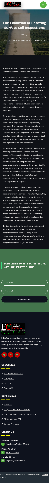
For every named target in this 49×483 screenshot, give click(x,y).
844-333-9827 (12, 452)
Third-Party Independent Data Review (20, 414)
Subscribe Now (24, 299)
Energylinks (9, 378)
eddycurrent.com (10, 232)
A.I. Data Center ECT (12, 419)
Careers (7, 383)
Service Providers (11, 424)
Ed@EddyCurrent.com (15, 460)
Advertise (8, 404)
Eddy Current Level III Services (17, 409)
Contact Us (9, 388)
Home (23, 35)
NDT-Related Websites (13, 373)
